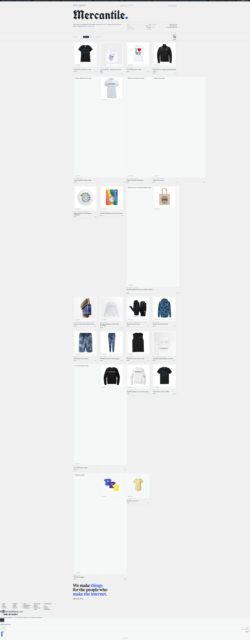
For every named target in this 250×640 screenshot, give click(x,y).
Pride (75, 178)
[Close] (2, 620)
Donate (36, 606)
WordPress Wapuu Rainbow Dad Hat (163, 358)
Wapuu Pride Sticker (158, 180)
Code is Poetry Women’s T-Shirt (82, 69)
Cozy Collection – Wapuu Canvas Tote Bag (110, 70)
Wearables (136, 322)
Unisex (158, 67)
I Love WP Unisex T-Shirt (81, 468)
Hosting (4, 606)
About (4, 603)
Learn (25, 603)
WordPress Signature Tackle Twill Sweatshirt (109, 324)
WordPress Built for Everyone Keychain (111, 213)
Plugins (15, 606)
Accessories (99, 36)
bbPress (46, 607)
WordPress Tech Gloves (133, 324)
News (4, 605)
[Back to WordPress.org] (2, 0)
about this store (173, 24)
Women (79, 67)
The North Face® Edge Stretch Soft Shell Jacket (164, 70)
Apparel (86, 36)
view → (95, 71)
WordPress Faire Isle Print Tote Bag (84, 324)
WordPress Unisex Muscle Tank (135, 358)
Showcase (15, 603)
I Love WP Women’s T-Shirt (133, 69)
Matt (45, 606)
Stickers (131, 178)
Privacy (4, 607)
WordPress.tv (27, 607)
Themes (14, 605)
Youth (131, 499)
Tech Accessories (80, 211)
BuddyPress (47, 609)
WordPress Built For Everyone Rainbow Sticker (139, 289)
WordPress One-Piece (132, 501)
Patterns (15, 607)
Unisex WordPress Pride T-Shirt (83, 180)
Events (35, 605)
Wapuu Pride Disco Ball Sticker (135, 180)
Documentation (27, 605)
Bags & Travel (82, 322)
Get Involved (37, 603)
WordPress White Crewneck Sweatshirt (137, 391)
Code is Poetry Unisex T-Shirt (161, 391)
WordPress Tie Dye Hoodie (160, 324)
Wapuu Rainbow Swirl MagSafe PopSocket (82, 214)
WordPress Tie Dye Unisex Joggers (109, 358)
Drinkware (92, 36)
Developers (26, 606)
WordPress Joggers (79, 577)
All (81, 36)
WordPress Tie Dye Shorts (81, 358)
